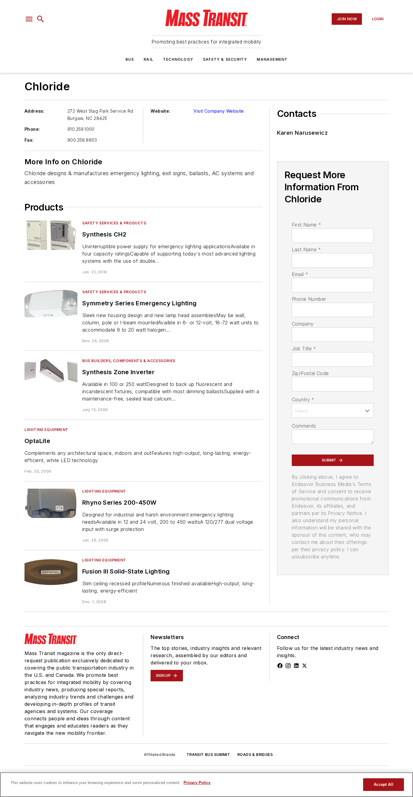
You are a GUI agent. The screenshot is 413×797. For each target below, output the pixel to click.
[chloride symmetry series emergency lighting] (50, 304)
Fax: (29, 140)
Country (303, 400)
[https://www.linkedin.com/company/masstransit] (296, 666)
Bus (129, 59)
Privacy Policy (197, 782)
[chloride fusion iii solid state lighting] (50, 572)
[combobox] (333, 410)
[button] (29, 19)
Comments (304, 426)
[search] (40, 19)
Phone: (32, 129)
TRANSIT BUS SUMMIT (208, 754)
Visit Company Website (218, 111)
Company (303, 324)
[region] (206, 784)
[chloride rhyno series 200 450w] (50, 503)
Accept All (383, 784)
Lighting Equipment (46, 429)
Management (272, 59)
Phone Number (309, 299)
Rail (148, 59)
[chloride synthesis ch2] (50, 235)
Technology (178, 59)
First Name (306, 225)
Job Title (304, 348)
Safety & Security (225, 59)
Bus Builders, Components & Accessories (128, 360)
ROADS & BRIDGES (255, 754)
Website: (160, 111)
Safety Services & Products (114, 223)
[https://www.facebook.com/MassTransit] (280, 666)
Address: (34, 111)
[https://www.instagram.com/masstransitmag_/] (288, 666)
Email (300, 274)
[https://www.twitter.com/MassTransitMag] (304, 666)
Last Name (306, 249)
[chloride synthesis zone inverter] (50, 372)
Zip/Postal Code (310, 373)
